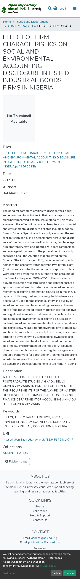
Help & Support (40, 515)
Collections (40, 511)
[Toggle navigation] (75, 8)
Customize (9, 573)
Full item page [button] (17, 461)
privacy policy (48, 566)
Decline (56, 573)
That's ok (69, 573)
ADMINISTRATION (20, 26)
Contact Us (40, 520)
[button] (55, 8)
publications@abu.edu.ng (44, 542)
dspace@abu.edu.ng (44, 538)
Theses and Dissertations (31, 22)
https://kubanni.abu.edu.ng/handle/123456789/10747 (38, 440)
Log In (63, 9)
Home (7, 22)
